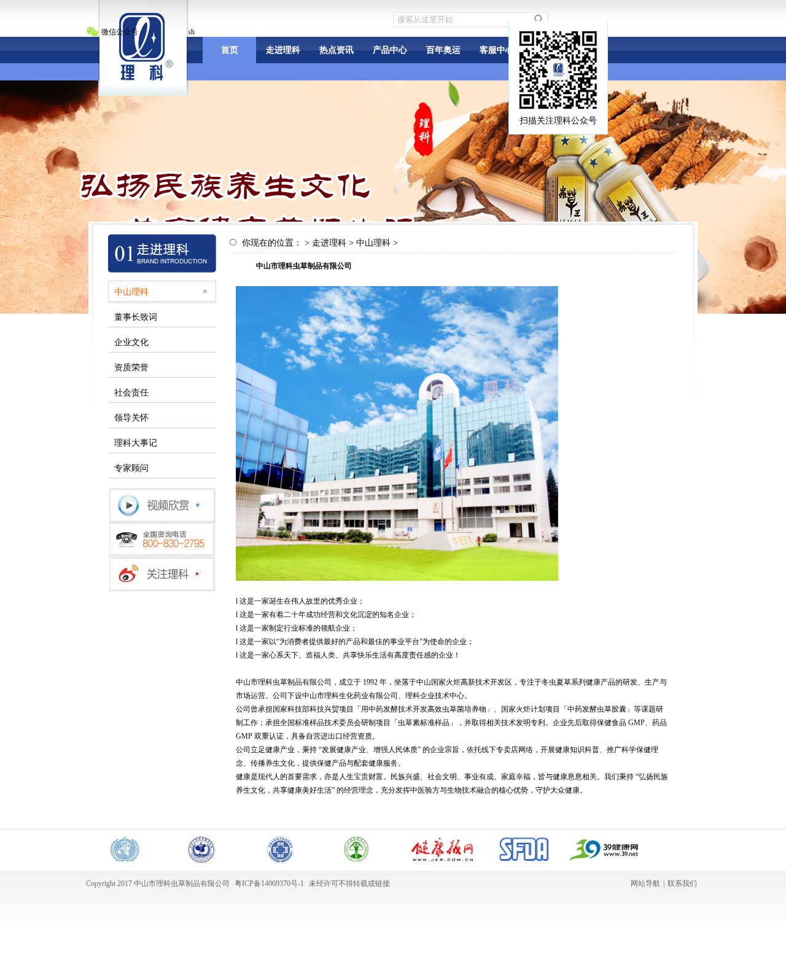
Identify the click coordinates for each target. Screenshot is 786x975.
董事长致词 (135, 317)
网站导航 (645, 883)
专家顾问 (131, 468)
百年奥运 (443, 50)
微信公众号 (119, 32)
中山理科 (131, 292)
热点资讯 (336, 50)
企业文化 (131, 342)
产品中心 (390, 50)
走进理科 (283, 50)
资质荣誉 (131, 367)
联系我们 (682, 883)
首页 (229, 50)
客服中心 (497, 50)
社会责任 (131, 392)
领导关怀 (131, 417)
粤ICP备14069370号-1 (269, 883)
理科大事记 (135, 443)
